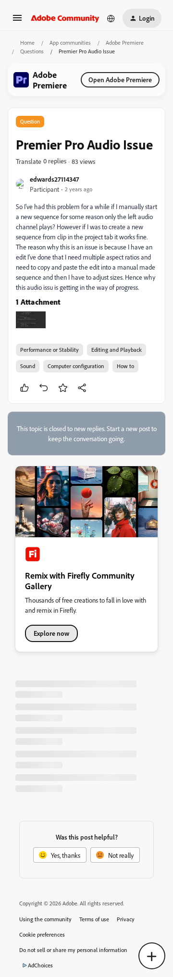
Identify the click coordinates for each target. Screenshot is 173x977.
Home (27, 42)
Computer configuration (76, 366)
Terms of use (94, 919)
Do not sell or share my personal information (73, 949)
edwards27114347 (54, 179)
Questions (32, 51)
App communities (70, 42)
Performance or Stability (49, 349)
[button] (17, 21)
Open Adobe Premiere (120, 79)
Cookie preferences (42, 934)
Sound (27, 366)
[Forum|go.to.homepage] (65, 18)
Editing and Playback (116, 349)
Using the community (45, 919)
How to (125, 366)
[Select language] (111, 18)
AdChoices (40, 965)
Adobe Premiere (125, 42)
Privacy (126, 919)
